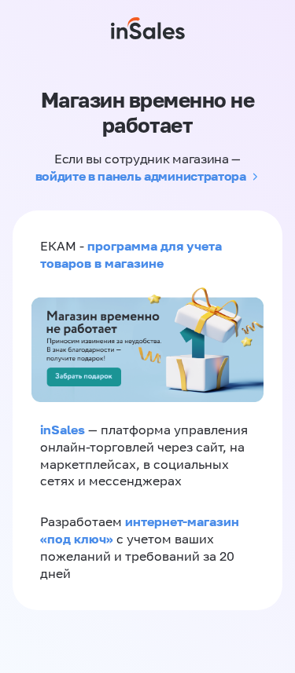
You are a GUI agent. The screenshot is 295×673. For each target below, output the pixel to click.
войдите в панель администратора (140, 176)
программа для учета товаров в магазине (131, 254)
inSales (62, 429)
